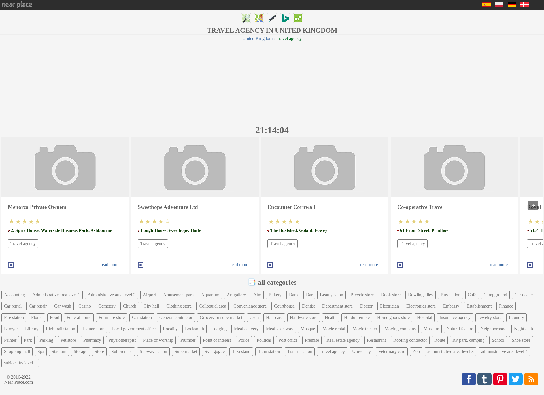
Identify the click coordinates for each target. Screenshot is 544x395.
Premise (312, 340)
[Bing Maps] (285, 18)
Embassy (451, 306)
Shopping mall (17, 351)
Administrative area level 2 (111, 294)
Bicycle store (362, 294)
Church (129, 306)
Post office (288, 340)
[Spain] (486, 5)
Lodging (219, 328)
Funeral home (79, 317)
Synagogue (215, 351)
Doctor (366, 306)
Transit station (299, 351)
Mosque (308, 328)
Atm (257, 294)
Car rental (13, 306)
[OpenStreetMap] (246, 18)
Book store (391, 294)
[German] (512, 5)
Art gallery (236, 294)
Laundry (516, 317)
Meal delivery (246, 328)
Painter (10, 340)
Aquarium (210, 294)
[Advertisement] (272, 82)
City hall (151, 306)
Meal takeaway (279, 328)
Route (439, 340)
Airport (149, 294)
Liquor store (93, 328)
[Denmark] (524, 5)
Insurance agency (455, 317)
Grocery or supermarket (221, 317)
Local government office (134, 328)
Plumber (188, 340)
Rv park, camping (468, 340)
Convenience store (250, 306)
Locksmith (194, 328)
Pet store (68, 340)
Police (243, 340)
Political (264, 340)
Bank (294, 294)
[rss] (531, 379)
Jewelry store (490, 317)
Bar (309, 294)
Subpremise (121, 351)
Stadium (59, 351)
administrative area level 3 (450, 351)
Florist (36, 317)
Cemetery (107, 306)
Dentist (308, 306)
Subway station (153, 351)
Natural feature (460, 328)
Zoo (416, 351)
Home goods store (393, 317)
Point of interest (217, 340)
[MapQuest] (298, 18)
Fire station (14, 317)
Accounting (14, 294)
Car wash (62, 306)
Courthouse (284, 306)
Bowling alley (420, 294)
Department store (337, 306)
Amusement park (178, 294)
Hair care (274, 317)
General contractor (175, 317)
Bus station (450, 294)
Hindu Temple (357, 317)
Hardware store (303, 317)
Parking (46, 340)
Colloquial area (212, 306)
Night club (523, 328)
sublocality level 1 (20, 362)
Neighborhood (494, 328)
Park (28, 340)
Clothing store (179, 306)
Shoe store (521, 340)
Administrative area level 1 (56, 294)
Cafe (472, 294)
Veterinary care (391, 351)
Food (54, 317)
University (361, 351)
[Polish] (499, 5)
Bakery (275, 294)
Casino (84, 306)
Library (32, 328)
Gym (254, 317)
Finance (506, 306)
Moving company (400, 328)
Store (99, 351)
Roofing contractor (410, 340)
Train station (269, 351)
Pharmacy (92, 340)
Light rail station (60, 328)
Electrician (389, 306)
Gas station (142, 317)
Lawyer (11, 328)
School (498, 340)
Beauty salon (331, 294)
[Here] (272, 18)
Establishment (479, 306)
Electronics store (421, 306)
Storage (80, 351)
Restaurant (376, 340)
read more (109, 264)
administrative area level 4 (504, 351)
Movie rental (333, 328)
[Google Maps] (259, 18)
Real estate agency (343, 340)
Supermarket (186, 351)
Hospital (424, 317)
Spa (40, 351)
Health (331, 317)
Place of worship (158, 340)
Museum (431, 328)
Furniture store (112, 317)
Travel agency (23, 243)
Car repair (38, 306)
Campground (495, 294)
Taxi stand (241, 351)
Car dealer (524, 294)
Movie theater (364, 328)
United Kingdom (257, 38)
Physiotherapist (122, 340)
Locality (170, 328)
